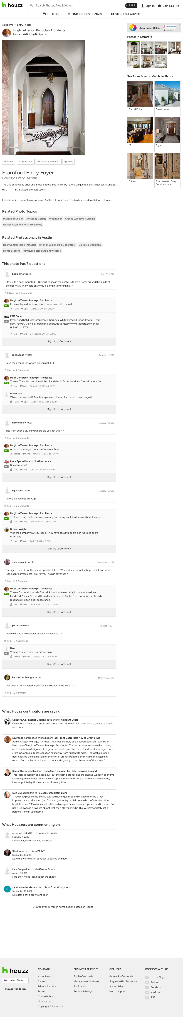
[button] (5, 293)
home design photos (70, 906)
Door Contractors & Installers (19, 244)
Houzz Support (117, 991)
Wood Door (55, 218)
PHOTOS (53, 14)
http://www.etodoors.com (77, 323)
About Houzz (45, 976)
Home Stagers (11, 250)
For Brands (80, 986)
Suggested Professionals (123, 981)
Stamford (146, 37)
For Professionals (83, 976)
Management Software (87, 981)
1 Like (16, 309)
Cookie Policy (45, 996)
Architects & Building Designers (29, 34)
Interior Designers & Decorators (57, 244)
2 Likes (10, 293)
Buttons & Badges (84, 991)
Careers (42, 981)
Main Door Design (13, 218)
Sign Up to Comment (59, 341)
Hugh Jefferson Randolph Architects (39, 30)
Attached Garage (36, 218)
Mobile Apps (45, 1001)
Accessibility (116, 986)
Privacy (42, 986)
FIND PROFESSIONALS (86, 14)
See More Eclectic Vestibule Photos (150, 76)
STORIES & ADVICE (127, 14)
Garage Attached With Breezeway (22, 224)
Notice (52, 986)
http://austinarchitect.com (30, 189)
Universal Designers (90, 244)
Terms (41, 991)
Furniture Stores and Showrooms (42, 250)
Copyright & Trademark (51, 1006)
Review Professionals (121, 976)
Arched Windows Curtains (80, 218)
